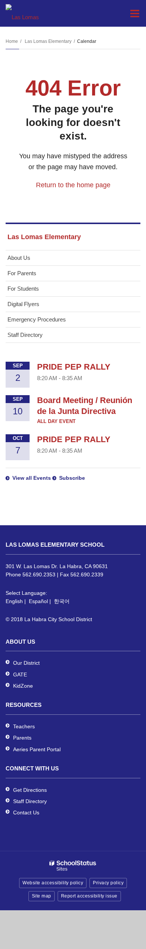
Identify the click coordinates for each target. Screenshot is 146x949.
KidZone (23, 686)
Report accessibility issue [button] (89, 896)
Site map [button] (41, 896)
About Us (18, 258)
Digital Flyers (23, 304)
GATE (20, 675)
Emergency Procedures (36, 319)
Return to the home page (73, 185)
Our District (26, 663)
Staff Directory (25, 335)
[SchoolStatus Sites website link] (73, 865)
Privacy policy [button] (108, 882)
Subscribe (72, 478)
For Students (23, 288)
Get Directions (30, 790)
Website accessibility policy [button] (52, 882)
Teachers (24, 726)
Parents (22, 738)
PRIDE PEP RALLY (73, 366)
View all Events (31, 478)
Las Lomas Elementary (48, 41)
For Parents (21, 273)
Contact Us (26, 813)
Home (12, 41)
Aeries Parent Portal (37, 749)
